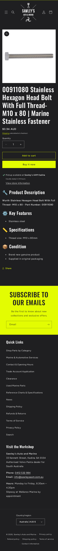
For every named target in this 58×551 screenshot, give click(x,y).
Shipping (5, 133)
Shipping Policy (14, 406)
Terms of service (46, 539)
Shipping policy (29, 539)
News (9, 399)
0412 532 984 (22, 472)
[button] (6, 12)
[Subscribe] (48, 324)
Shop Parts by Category (18, 350)
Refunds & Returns (16, 413)
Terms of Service (15, 420)
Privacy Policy (13, 427)
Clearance (11, 378)
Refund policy (13, 539)
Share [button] (8, 268)
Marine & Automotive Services (22, 357)
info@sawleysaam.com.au (28, 477)
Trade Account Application (20, 371)
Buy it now (29, 164)
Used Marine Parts (15, 385)
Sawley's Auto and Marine (25, 534)
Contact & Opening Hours (19, 364)
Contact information (30, 544)
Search (10, 434)
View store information (18, 183)
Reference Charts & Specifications (24, 392)
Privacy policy (45, 534)
